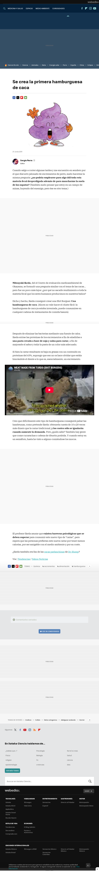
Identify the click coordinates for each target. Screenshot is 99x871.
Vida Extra (28, 806)
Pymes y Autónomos (28, 831)
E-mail (25, 97)
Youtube (94, 8)
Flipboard (86, 8)
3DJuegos (27, 802)
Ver (50, 631)
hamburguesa (79, 566)
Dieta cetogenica (50, 720)
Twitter (17, 97)
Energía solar (54, 65)
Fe (37, 760)
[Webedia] (93, 1)
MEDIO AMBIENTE (43, 8)
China (82, 65)
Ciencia (25, 65)
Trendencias (10, 827)
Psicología (40, 751)
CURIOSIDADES (58, 8)
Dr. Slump (73, 551)
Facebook (82, 8)
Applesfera (10, 809)
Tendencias (24, 559)
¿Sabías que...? (11, 751)
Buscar (90, 781)
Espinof (45, 806)
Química (36, 566)
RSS (34, 729)
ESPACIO (29, 8)
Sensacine (46, 802)
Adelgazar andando (68, 720)
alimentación (64, 566)
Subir (87, 791)
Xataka (8, 802)
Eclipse (90, 65)
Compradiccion (11, 834)
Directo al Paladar (67, 802)
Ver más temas (12, 770)
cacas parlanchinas (54, 551)
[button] (27, 160)
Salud (69, 755)
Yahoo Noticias (40, 559)
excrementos (49, 566)
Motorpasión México (84, 850)
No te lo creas (72, 751)
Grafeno (28, 720)
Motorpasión (84, 802)
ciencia (70, 760)
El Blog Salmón (29, 827)
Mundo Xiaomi (11, 818)
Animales (35, 65)
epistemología (11, 764)
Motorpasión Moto (86, 806)
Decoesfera (10, 830)
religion (9, 760)
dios (68, 764)
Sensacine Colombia (46, 853)
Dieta (44, 65)
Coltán (38, 720)
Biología (39, 755)
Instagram (90, 8)
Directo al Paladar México (67, 850)
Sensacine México (49, 849)
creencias (40, 764)
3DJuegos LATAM (30, 849)
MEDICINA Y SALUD (15, 8)
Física (8, 755)
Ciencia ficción (13, 65)
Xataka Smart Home (11, 813)
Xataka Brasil (10, 852)
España (73, 65)
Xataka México (11, 849)
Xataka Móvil (10, 806)
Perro (65, 65)
